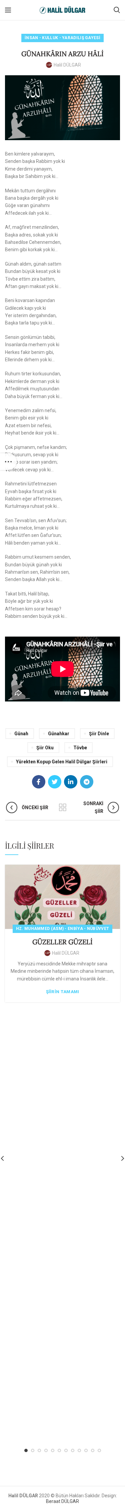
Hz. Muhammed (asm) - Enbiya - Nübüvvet (62, 928)
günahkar (58, 733)
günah (21, 733)
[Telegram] (86, 781)
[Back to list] (63, 807)
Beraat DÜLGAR (62, 1501)
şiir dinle (99, 733)
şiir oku (45, 747)
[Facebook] (38, 781)
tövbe (80, 747)
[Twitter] (54, 781)
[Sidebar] (8, 461)
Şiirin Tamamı (62, 991)
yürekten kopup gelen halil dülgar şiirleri (61, 761)
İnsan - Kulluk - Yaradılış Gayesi (62, 37)
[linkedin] (70, 781)
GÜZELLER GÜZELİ (62, 942)
